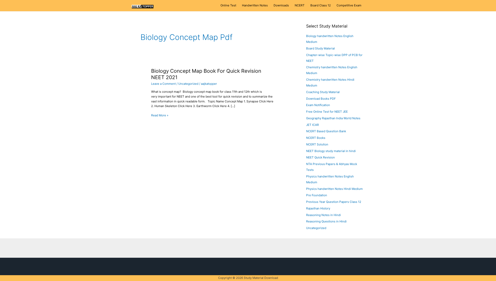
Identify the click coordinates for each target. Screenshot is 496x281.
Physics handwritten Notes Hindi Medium (334, 189)
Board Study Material (320, 48)
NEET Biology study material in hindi (331, 151)
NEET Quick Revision (320, 157)
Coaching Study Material (323, 92)
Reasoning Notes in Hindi (323, 215)
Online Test (228, 5)
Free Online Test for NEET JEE (327, 111)
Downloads (281, 5)
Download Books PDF (321, 98)
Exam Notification (318, 105)
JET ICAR (312, 125)
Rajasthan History (318, 208)
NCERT (300, 5)
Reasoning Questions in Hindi (326, 221)
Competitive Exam (349, 5)
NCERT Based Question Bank (326, 131)
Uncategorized (188, 84)
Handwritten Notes (255, 5)
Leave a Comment (163, 84)
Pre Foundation (316, 195)
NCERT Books (315, 138)
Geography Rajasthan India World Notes (333, 118)
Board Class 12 (320, 5)
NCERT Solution (317, 144)
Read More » (159, 115)
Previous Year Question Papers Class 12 (333, 202)
